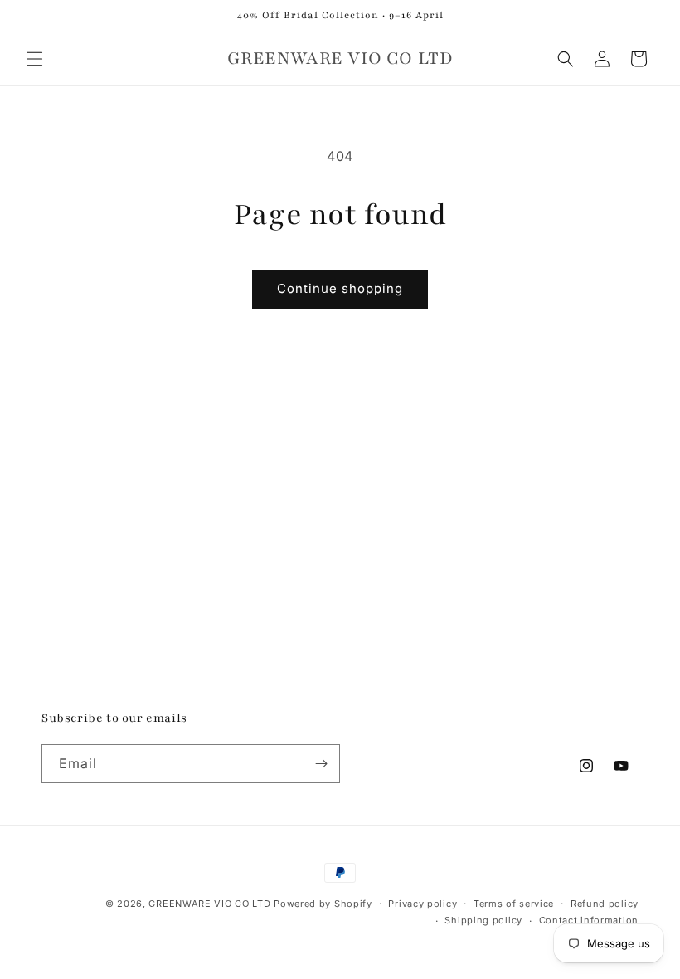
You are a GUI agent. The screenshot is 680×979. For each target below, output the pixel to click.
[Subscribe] (321, 763)
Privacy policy (422, 903)
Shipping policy (483, 920)
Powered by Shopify (323, 903)
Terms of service (514, 903)
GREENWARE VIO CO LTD (209, 903)
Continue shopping (340, 288)
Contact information (589, 920)
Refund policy (605, 903)
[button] (35, 59)
